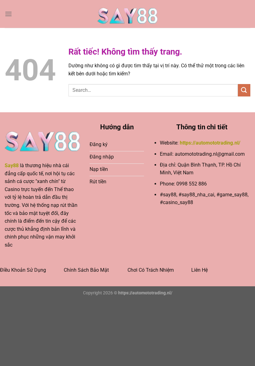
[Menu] (8, 13)
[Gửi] (244, 90)
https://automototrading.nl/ (210, 143)
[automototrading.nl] (127, 14)
